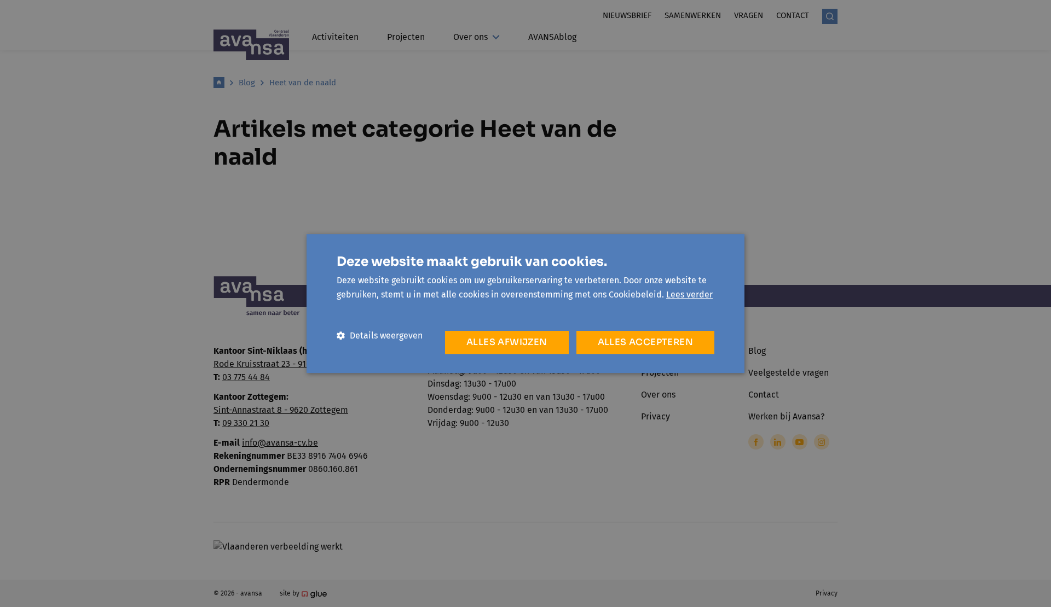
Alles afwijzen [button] (506, 342)
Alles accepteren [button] (645, 342)
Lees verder (689, 294)
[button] (380, 335)
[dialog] (525, 303)
